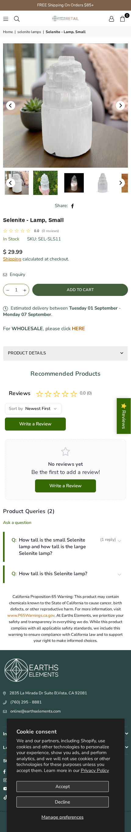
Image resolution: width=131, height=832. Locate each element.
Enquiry (17, 274)
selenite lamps (29, 31)
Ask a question (17, 522)
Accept (62, 786)
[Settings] (111, 18)
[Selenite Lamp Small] (45, 183)
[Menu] (5, 18)
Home (8, 31)
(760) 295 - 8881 (26, 702)
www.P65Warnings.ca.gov (31, 615)
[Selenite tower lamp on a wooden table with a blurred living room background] (17, 183)
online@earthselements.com (35, 711)
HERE (78, 328)
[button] (122, 18)
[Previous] (10, 105)
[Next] (120, 105)
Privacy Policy (95, 770)
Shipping (12, 259)
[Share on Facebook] (72, 206)
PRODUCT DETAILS (27, 353)
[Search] (16, 18)
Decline (62, 802)
